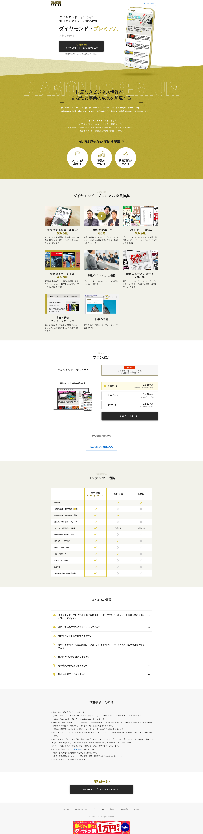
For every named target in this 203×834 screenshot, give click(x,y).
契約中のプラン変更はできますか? (74, 636)
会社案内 (136, 809)
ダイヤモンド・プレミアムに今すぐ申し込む (101, 789)
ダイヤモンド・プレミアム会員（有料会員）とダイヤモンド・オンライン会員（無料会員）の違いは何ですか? (101, 616)
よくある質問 (123, 809)
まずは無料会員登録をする (101, 436)
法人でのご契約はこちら (101, 447)
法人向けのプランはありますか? (73, 657)
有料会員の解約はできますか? (72, 665)
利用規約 (77, 749)
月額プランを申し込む (130, 416)
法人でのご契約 (149, 4)
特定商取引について (81, 809)
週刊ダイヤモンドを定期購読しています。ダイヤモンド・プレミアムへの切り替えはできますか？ (101, 646)
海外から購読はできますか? (71, 674)
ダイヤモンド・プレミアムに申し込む (81, 46)
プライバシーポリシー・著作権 (103, 809)
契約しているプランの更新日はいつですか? (79, 627)
